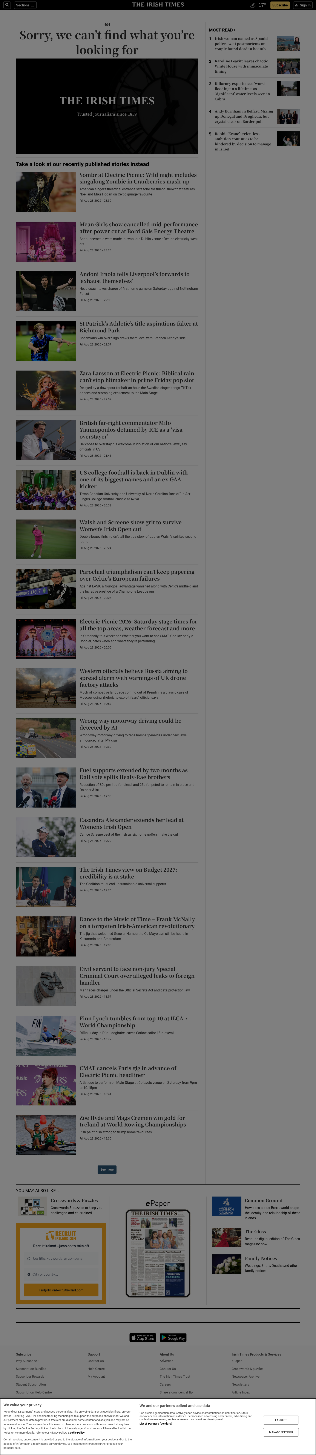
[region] (158, 1426)
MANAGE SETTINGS (281, 1432)
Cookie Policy (76, 1432)
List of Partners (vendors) (156, 1423)
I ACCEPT (281, 1420)
